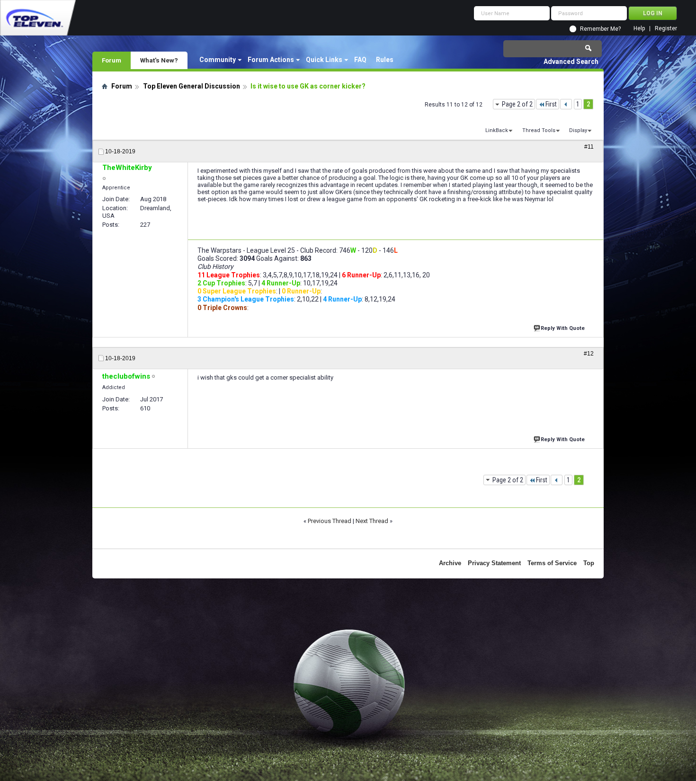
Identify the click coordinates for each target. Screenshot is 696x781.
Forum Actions (271, 59)
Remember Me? (600, 29)
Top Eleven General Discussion (191, 86)
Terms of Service (552, 563)
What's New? (159, 60)
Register (666, 28)
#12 (589, 353)
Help (639, 28)
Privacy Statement (494, 563)
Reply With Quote (563, 328)
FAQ (360, 59)
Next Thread (372, 520)
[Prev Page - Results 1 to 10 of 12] (566, 104)
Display (578, 130)
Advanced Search (571, 61)
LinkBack (496, 130)
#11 (589, 146)
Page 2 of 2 (517, 104)
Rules (384, 59)
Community (217, 59)
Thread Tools (538, 130)
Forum (111, 60)
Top (588, 563)
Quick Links (324, 59)
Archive (450, 563)
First (551, 104)
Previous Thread (329, 520)
